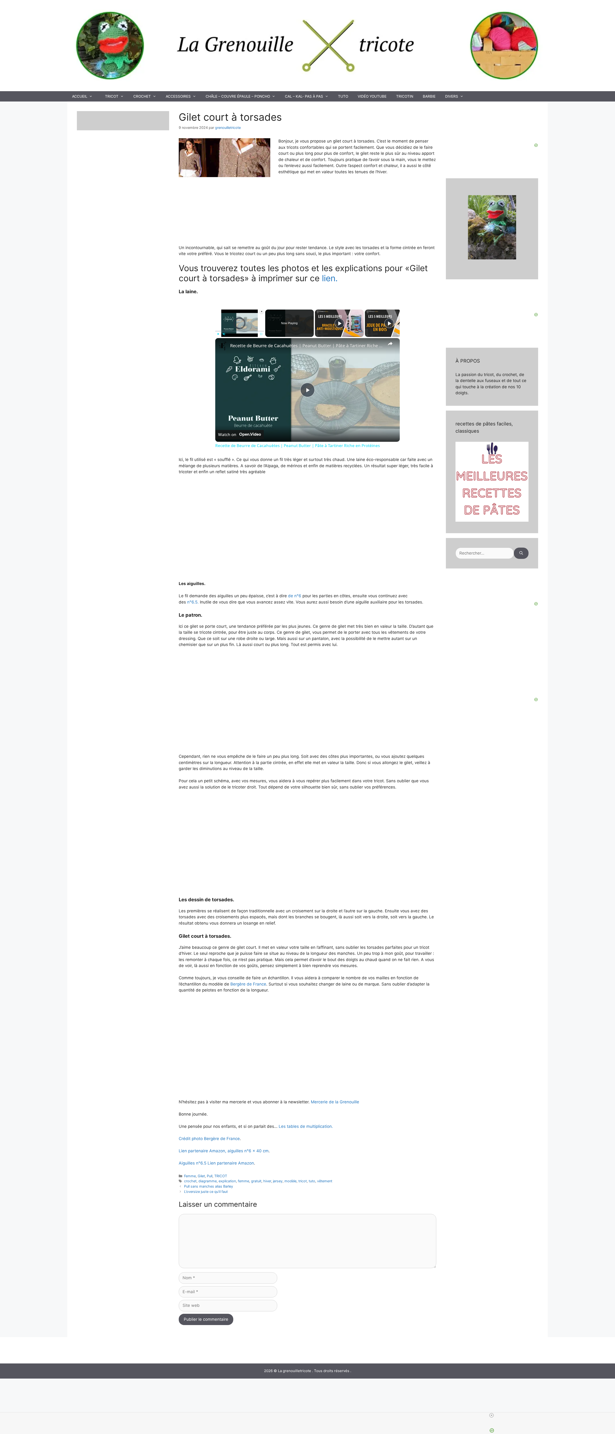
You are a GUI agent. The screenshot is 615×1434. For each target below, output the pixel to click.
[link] (223, 346)
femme (243, 1181)
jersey (278, 1181)
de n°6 (295, 595)
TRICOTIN (404, 96)
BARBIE (429, 96)
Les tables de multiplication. (306, 1126)
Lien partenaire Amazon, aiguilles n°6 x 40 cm (224, 1150)
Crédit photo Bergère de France (209, 1138)
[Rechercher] (521, 553)
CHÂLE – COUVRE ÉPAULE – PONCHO (238, 96)
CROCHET (142, 96)
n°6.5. (193, 602)
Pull (209, 1176)
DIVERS (451, 96)
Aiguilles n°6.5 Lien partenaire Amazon (216, 1163)
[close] (491, 1415)
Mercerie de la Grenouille (334, 1101)
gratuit (256, 1181)
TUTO (343, 96)
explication (227, 1181)
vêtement (324, 1181)
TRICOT (111, 96)
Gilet (201, 1176)
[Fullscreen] (261, 334)
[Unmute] (224, 334)
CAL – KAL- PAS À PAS (304, 96)
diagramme (207, 1181)
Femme (190, 1176)
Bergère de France (248, 984)
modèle (290, 1181)
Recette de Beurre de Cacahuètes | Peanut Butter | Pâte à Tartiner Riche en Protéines (306, 345)
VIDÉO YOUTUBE (372, 96)
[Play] (218, 334)
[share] (390, 343)
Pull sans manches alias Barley (208, 1186)
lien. (330, 278)
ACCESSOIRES (178, 96)
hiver (267, 1181)
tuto (312, 1181)
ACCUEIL (79, 96)
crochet (190, 1181)
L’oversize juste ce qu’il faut (206, 1191)
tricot (302, 1181)
